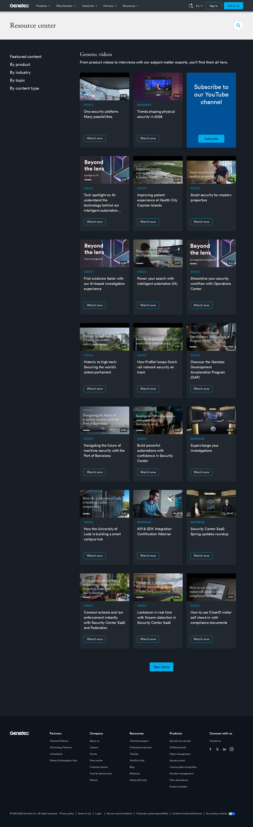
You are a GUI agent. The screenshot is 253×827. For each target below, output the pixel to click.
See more (161, 667)
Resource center (33, 25)
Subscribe (211, 139)
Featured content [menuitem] (26, 56)
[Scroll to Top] (9, 818)
